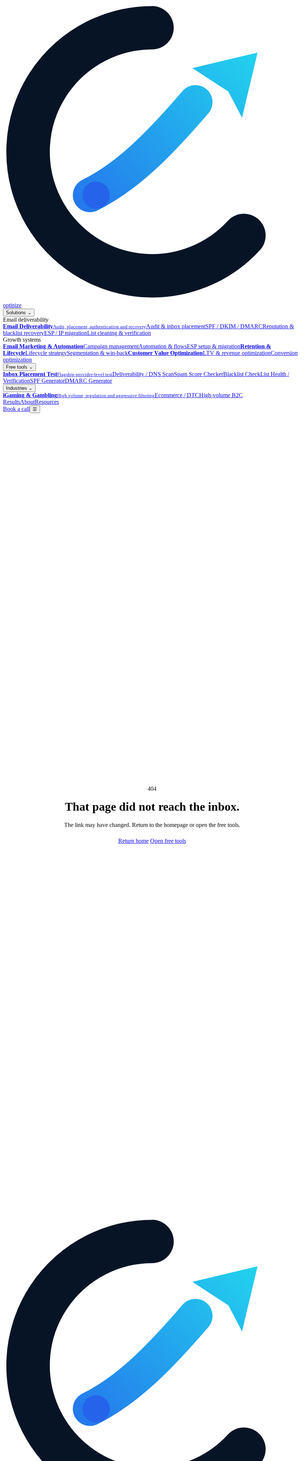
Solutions (19, 312)
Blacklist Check (241, 374)
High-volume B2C (221, 395)
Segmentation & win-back (97, 353)
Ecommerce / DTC (177, 395)
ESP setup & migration (213, 346)
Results (11, 402)
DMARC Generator (88, 381)
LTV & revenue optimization (237, 353)
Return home (133, 841)
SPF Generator (47, 381)
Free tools (19, 367)
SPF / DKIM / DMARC (233, 326)
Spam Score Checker (198, 374)
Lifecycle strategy (46, 353)
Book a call (16, 409)
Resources (47, 402)
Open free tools (168, 841)
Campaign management (111, 346)
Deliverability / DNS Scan (143, 374)
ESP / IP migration (65, 333)
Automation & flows (163, 346)
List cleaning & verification (119, 333)
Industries (19, 388)
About (27, 402)
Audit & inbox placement (175, 326)
